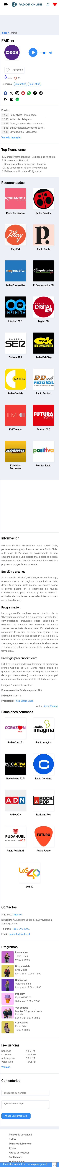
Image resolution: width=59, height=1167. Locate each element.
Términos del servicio (20, 1143)
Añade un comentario (16, 1115)
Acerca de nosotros (19, 1152)
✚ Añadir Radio (17, 1161)
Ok (54, 1164)
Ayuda (12, 1148)
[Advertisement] (29, 22)
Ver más (5, 1067)
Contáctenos (15, 1157)
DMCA (12, 1139)
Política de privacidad (20, 1134)
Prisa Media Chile (24, 700)
